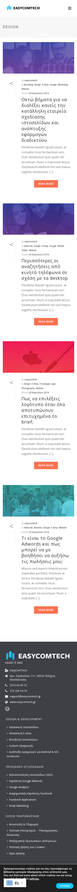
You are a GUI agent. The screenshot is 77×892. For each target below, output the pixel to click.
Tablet (24, 250)
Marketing (63, 84)
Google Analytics (19, 787)
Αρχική (33, 34)
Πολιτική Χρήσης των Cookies (27, 847)
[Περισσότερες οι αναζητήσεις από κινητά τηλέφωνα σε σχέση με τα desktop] (38, 219)
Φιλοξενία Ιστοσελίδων (23, 739)
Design (37, 84)
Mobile (60, 246)
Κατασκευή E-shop (20, 733)
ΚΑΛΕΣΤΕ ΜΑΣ (14, 662)
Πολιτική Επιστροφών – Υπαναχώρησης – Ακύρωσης (33, 832)
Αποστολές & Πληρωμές (23, 824)
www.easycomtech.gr (23, 702)
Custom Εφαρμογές (21, 745)
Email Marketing (18, 805)
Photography (28, 388)
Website (25, 89)
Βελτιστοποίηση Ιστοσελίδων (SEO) (31, 775)
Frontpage (44, 383)
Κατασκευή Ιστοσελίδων (24, 727)
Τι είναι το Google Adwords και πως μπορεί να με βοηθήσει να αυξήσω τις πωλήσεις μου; (45, 549)
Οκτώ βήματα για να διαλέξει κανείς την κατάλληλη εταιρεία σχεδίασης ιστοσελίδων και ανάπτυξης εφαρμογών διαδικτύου (44, 119)
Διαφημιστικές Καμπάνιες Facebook (30, 793)
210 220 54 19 (18, 691)
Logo (53, 383)
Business (38, 527)
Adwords (28, 246)
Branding (28, 84)
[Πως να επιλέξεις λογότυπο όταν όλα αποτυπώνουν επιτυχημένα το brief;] (38, 357)
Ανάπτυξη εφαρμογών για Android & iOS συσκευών (32, 754)
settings (34, 879)
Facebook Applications (22, 799)
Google (53, 84)
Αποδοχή (65, 885)
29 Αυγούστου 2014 (39, 93)
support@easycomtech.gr (25, 696)
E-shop (45, 84)
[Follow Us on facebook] (7, 709)
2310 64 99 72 (18, 685)
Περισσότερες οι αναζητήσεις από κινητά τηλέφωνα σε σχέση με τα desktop (44, 269)
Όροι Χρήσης (17, 853)
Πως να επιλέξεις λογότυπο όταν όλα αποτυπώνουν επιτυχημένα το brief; (43, 410)
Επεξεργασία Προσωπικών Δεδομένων (32, 841)
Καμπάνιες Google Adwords (25, 781)
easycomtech (30, 80)
